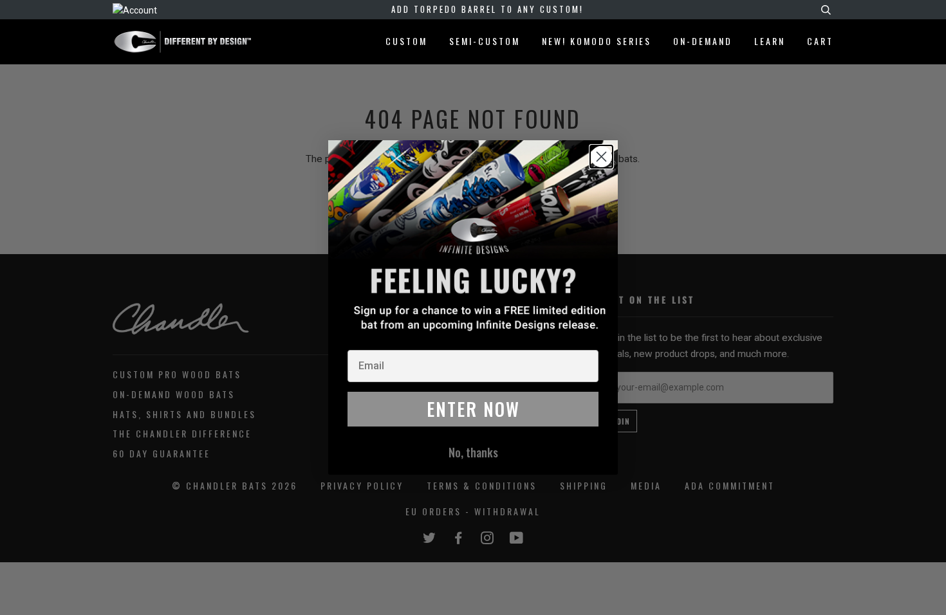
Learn (769, 41)
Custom (406, 41)
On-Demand (702, 41)
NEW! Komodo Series (596, 41)
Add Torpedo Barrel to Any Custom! (487, 9)
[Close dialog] (601, 156)
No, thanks (473, 452)
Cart (820, 40)
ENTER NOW (473, 409)
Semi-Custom (484, 41)
